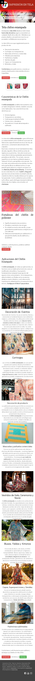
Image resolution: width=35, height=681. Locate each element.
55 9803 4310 (6, 133)
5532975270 (29, 668)
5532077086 (14, 669)
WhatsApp (22, 77)
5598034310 (6, 77)
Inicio (6, 18)
